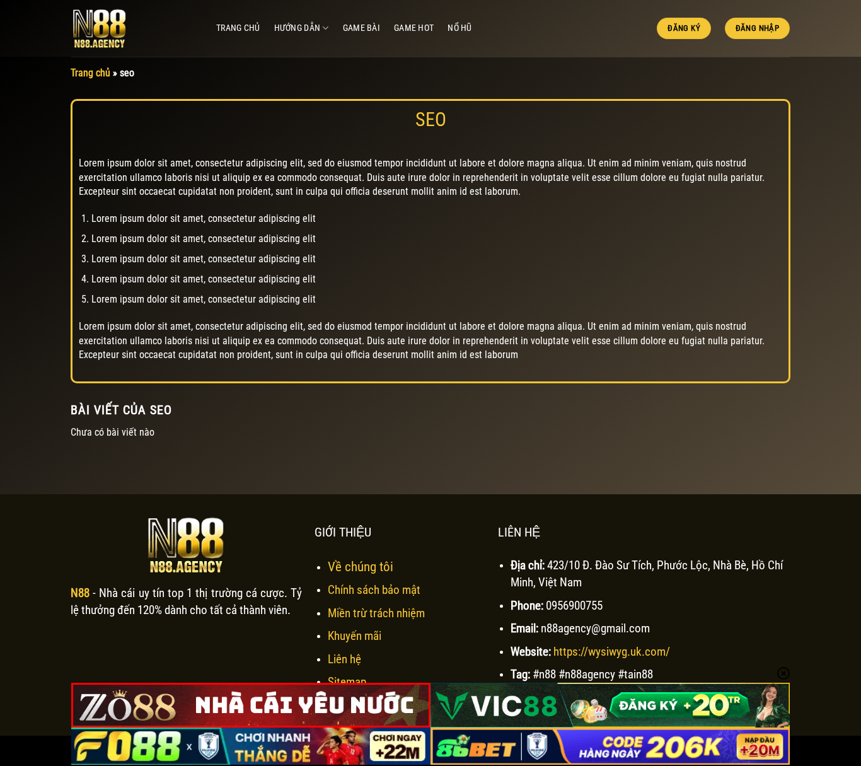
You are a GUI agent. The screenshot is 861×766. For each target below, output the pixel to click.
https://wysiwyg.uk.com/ (611, 651)
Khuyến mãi (354, 636)
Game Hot (414, 28)
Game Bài (361, 28)
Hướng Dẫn (297, 28)
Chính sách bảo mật (374, 590)
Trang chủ (238, 28)
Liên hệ (344, 659)
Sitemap (347, 682)
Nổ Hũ (459, 28)
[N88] (134, 28)
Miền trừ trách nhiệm (376, 613)
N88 (80, 593)
